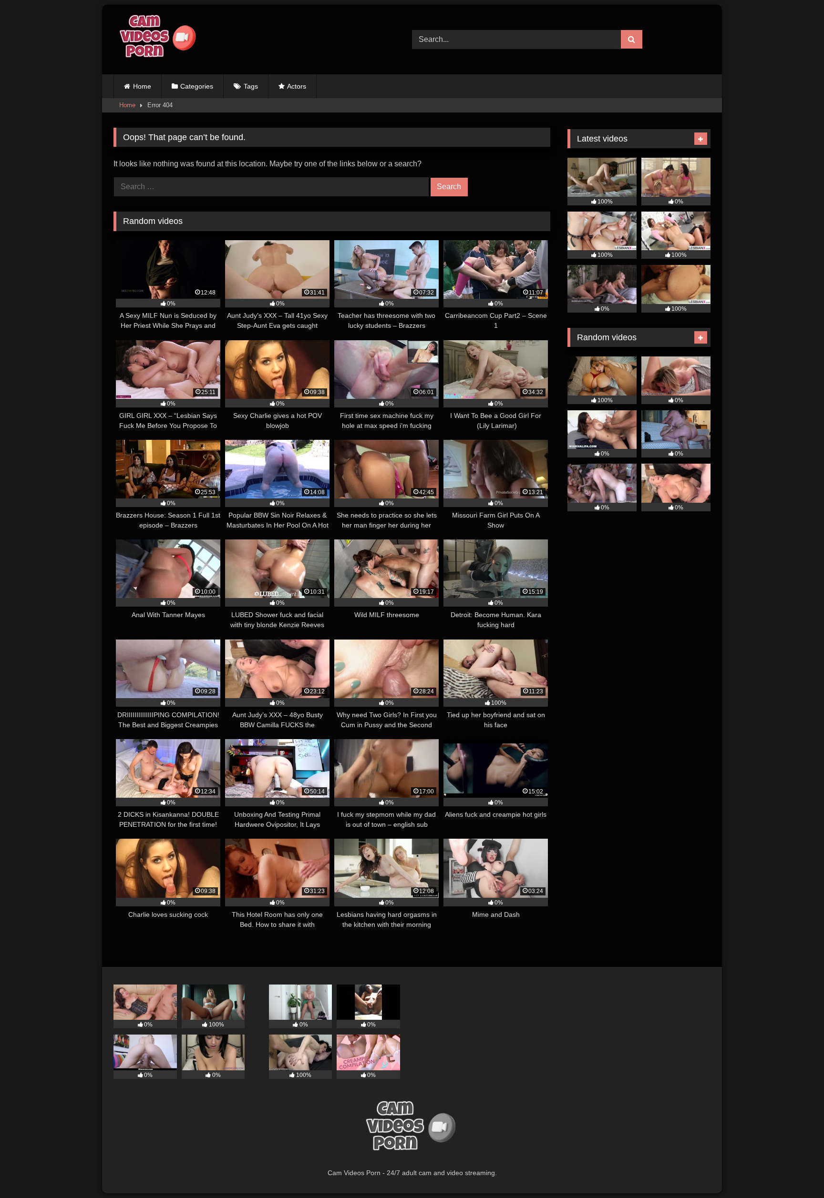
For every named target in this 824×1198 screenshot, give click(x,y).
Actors (296, 86)
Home (142, 86)
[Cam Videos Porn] (156, 39)
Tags (251, 86)
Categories (196, 86)
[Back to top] (794, 1169)
